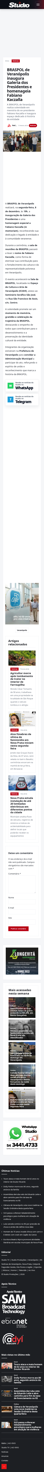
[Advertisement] (22, 32)
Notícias (16, 61)
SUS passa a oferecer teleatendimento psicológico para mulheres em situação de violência (21, 1216)
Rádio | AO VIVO (8, 1443)
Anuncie (4, 1456)
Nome (11, 897)
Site (10, 918)
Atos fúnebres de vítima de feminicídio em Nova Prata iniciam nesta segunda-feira (21, 741)
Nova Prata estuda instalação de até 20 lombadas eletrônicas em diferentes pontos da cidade (21, 805)
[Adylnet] (22, 1338)
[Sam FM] (22, 1302)
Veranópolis (22, 630)
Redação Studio (15, 125)
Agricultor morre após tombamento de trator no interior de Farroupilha (21, 679)
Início (7, 61)
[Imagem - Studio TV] (22, 1136)
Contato (4, 1460)
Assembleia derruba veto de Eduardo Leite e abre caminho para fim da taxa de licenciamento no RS (22, 1197)
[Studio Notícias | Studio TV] (19, 4)
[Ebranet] (22, 1323)
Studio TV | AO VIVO (10, 1447)
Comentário (14, 873)
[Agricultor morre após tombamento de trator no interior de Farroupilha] (22, 658)
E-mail (11, 907)
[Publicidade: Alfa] (22, 604)
